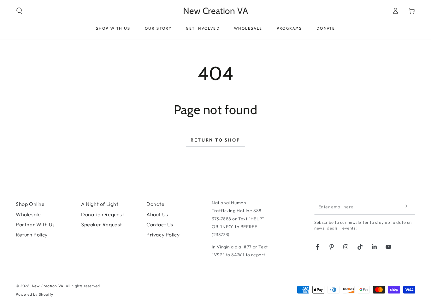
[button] (19, 11)
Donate (155, 204)
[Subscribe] (407, 206)
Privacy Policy (163, 234)
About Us (157, 214)
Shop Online (30, 204)
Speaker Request (101, 224)
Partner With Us (35, 224)
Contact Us (159, 224)
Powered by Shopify (34, 294)
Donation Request (102, 214)
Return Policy (32, 234)
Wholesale (28, 214)
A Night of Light (100, 204)
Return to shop (215, 140)
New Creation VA (47, 285)
